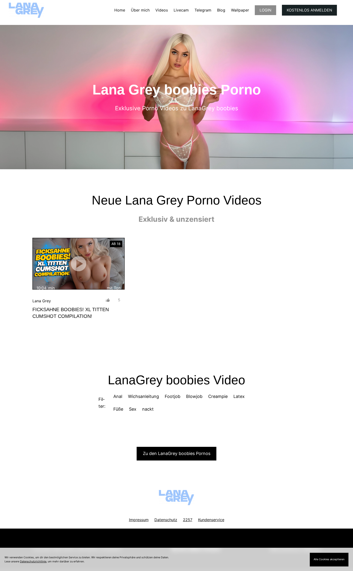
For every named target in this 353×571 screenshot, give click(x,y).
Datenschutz (165, 519)
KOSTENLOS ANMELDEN (309, 10)
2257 (187, 519)
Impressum (139, 519)
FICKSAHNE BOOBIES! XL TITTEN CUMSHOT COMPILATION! (70, 313)
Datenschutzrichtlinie (33, 561)
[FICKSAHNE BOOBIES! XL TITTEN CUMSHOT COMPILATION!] (78, 264)
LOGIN (265, 10)
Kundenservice (211, 519)
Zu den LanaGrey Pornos (176, 453)
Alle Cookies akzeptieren (329, 559)
